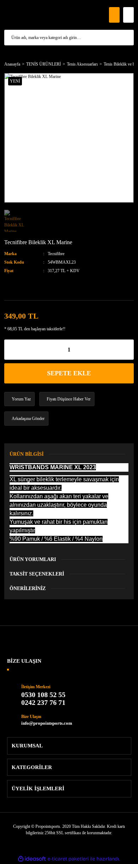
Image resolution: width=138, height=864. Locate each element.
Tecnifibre (56, 253)
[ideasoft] (32, 858)
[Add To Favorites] (17, 286)
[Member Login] (114, 15)
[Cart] (128, 15)
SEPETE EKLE (69, 373)
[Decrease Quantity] (9, 350)
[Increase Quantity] (128, 350)
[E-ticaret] (68, 858)
